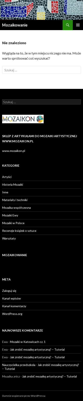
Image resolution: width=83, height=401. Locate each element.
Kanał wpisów (11, 298)
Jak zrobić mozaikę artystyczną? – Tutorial (37, 349)
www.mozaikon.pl (13, 151)
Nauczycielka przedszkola (18, 365)
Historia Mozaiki (12, 184)
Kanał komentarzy (14, 306)
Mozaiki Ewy (10, 215)
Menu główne (78, 25)
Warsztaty (9, 238)
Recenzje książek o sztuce (19, 230)
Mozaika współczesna (16, 207)
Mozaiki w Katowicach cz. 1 (28, 342)
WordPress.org (12, 314)
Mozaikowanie (14, 25)
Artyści (6, 177)
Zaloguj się (9, 290)
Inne (5, 192)
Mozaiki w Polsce (13, 223)
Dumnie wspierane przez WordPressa (23, 395)
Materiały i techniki (14, 200)
